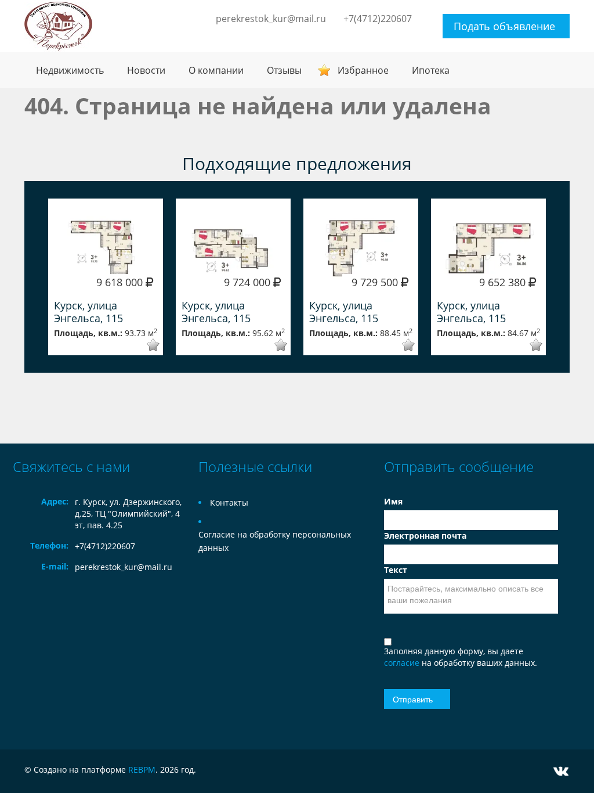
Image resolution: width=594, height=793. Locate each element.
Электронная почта (425, 535)
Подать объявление (504, 26)
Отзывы (284, 70)
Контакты (229, 502)
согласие (403, 662)
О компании (216, 70)
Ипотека (431, 70)
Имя (393, 501)
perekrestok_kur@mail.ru (271, 18)
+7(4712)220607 (377, 18)
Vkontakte (561, 771)
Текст (395, 569)
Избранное (363, 70)
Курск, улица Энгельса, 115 (88, 311)
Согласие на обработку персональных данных (274, 541)
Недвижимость (70, 70)
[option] (105, 277)
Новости (146, 70)
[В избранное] (145, 345)
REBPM (141, 769)
